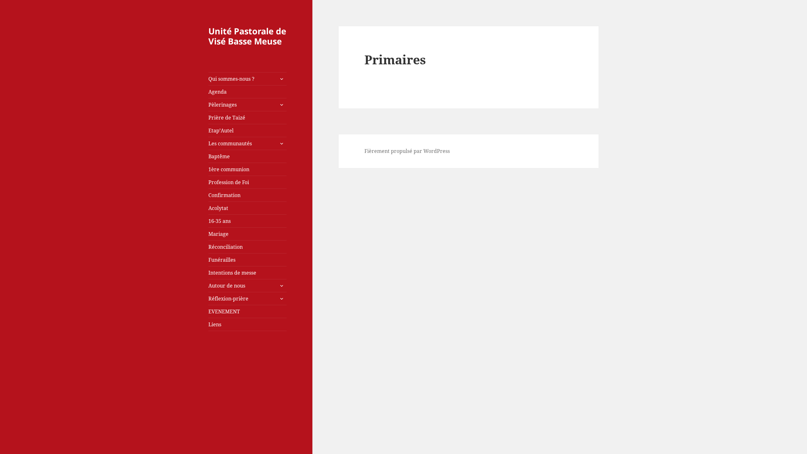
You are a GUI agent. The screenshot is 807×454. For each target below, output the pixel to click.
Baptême (219, 156)
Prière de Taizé (226, 117)
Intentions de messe (232, 272)
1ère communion (228, 169)
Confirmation (224, 195)
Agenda (217, 91)
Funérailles (221, 259)
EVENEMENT (224, 311)
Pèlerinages (222, 104)
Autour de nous (226, 285)
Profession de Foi (228, 182)
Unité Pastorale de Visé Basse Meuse (247, 36)
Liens (214, 324)
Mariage (218, 233)
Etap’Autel (221, 130)
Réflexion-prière (228, 298)
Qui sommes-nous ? (231, 78)
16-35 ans (219, 221)
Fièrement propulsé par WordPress (407, 151)
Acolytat (218, 208)
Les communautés (230, 143)
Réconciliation (225, 246)
